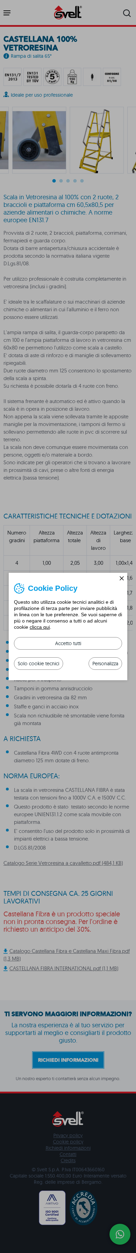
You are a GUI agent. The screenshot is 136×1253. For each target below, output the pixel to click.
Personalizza (105, 663)
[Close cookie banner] (122, 578)
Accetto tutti (68, 643)
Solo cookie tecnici (38, 663)
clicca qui (40, 627)
